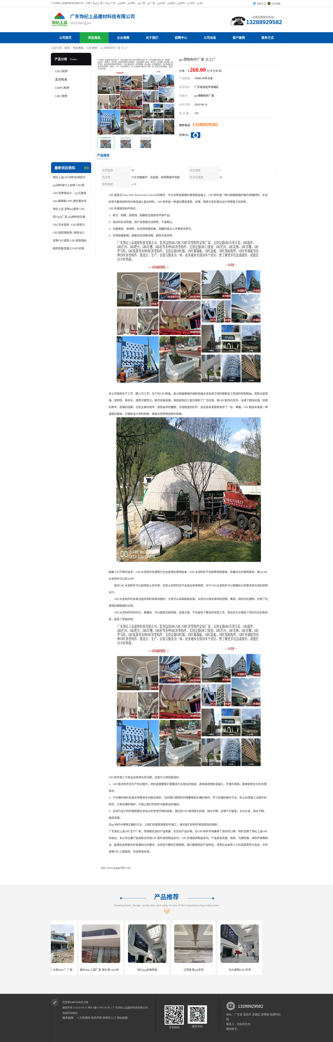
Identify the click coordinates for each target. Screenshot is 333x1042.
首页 (67, 47)
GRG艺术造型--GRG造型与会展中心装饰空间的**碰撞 (71, 224)
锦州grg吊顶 (258, 969)
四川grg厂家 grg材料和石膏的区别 (71, 216)
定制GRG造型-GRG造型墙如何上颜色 (71, 240)
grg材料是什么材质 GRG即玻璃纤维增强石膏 (71, 185)
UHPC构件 (62, 87)
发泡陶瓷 (61, 79)
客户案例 (239, 37)
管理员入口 (109, 1017)
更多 (86, 168)
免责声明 (96, 1017)
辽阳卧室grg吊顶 (119, 969)
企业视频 (123, 37)
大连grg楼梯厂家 (212, 969)
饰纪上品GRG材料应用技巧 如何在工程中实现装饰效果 (71, 177)
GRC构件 (92, 47)
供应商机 (94, 37)
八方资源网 (83, 1017)
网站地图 (122, 1017)
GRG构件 (61, 71)
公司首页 (65, 37)
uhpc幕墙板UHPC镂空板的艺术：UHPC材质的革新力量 (71, 201)
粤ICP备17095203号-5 (100, 1007)
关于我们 (152, 37)
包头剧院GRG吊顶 (166, 969)
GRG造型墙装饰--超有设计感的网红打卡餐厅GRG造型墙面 (71, 232)
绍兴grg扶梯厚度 (73, 969)
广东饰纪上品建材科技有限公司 (130, 1007)
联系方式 (268, 37)
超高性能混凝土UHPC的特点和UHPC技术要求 (71, 248)
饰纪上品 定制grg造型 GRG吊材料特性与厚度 (71, 208)
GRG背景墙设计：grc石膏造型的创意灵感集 (71, 193)
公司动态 (210, 37)
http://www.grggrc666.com (115, 867)
